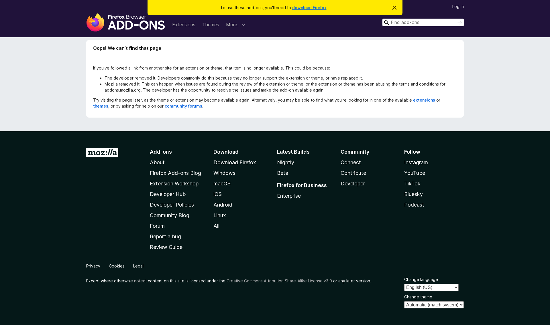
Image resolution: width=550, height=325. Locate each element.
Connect (351, 162)
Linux (219, 215)
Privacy (93, 265)
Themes (210, 24)
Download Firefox (234, 162)
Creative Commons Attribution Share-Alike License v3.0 (279, 280)
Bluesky (413, 194)
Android (222, 205)
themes (100, 106)
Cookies (117, 265)
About (157, 162)
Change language (421, 279)
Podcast (414, 205)
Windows (224, 173)
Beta (282, 173)
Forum (157, 226)
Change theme (418, 296)
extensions (424, 100)
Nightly (285, 162)
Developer (353, 184)
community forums (183, 106)
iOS (217, 194)
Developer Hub (168, 194)
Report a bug (165, 236)
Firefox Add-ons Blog (175, 173)
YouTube (414, 173)
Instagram (416, 162)
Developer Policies (172, 205)
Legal (138, 265)
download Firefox (309, 7)
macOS (222, 184)
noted (140, 280)
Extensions (183, 24)
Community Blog (169, 215)
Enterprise (289, 196)
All (216, 226)
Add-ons (161, 152)
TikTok (412, 184)
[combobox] (423, 22)
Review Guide (166, 247)
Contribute (353, 173)
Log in (458, 6)
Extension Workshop (174, 184)
